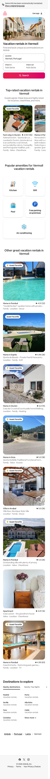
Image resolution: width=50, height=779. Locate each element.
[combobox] (24, 58)
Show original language (15, 6)
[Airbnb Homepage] (5, 13)
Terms (18, 766)
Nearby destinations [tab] (11, 687)
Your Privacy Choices (32, 766)
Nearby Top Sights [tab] (32, 687)
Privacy (10, 766)
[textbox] (13, 67)
